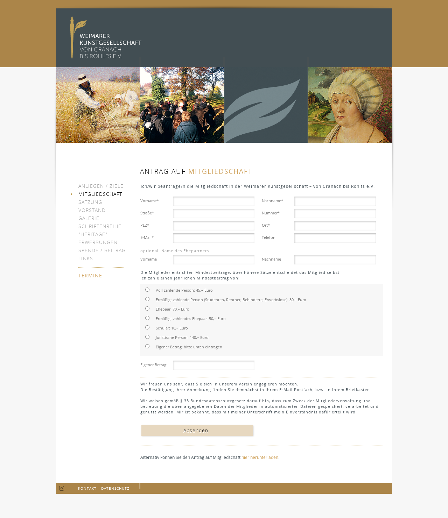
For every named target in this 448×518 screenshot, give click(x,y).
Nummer (271, 212)
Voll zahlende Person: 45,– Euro (184, 290)
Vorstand (92, 210)
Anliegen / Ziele (101, 186)
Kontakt (87, 488)
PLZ (144, 225)
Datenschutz (115, 488)
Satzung (90, 202)
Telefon (268, 237)
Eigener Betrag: (153, 364)
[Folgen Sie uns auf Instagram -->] (61, 488)
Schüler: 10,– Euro (172, 328)
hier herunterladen (259, 457)
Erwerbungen (98, 242)
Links (85, 258)
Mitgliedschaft (100, 194)
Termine (90, 275)
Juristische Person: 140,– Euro (182, 337)
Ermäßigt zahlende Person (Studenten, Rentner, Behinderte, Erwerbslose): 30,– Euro (231, 299)
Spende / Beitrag (102, 250)
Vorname (149, 200)
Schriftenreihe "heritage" (99, 230)
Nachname (272, 200)
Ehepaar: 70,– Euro (172, 309)
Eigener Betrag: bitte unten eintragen (189, 346)
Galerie (88, 218)
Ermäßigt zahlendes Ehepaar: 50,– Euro (191, 318)
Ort (266, 225)
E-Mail (147, 237)
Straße (147, 212)
